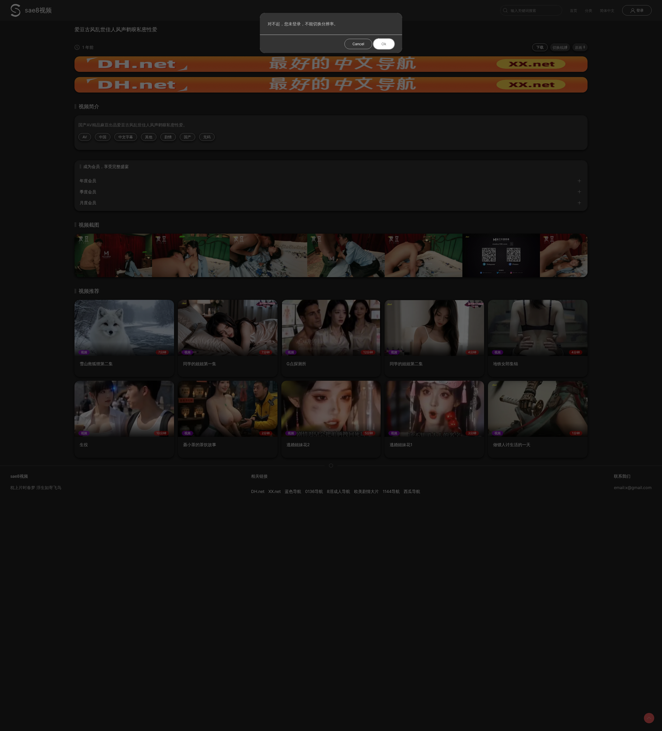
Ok (383, 44)
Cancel (358, 44)
